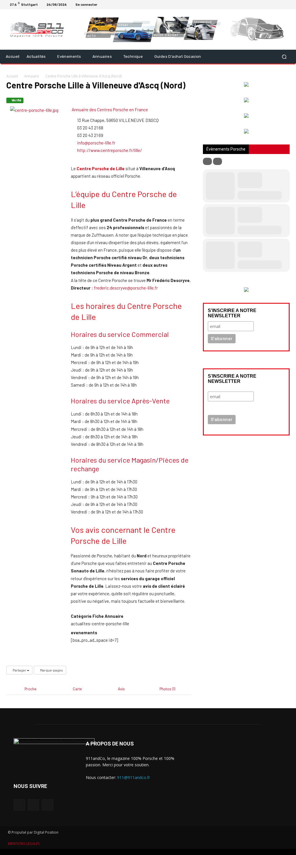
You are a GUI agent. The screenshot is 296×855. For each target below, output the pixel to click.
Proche (30, 689)
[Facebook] (273, 4)
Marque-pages (51, 670)
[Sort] (217, 161)
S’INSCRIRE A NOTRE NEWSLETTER (232, 379)
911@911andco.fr (133, 777)
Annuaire (31, 76)
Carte (77, 689)
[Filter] (207, 161)
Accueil (12, 76)
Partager (19, 670)
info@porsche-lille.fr (96, 142)
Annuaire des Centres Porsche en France (109, 109)
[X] (287, 4)
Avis (121, 689)
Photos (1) (167, 689)
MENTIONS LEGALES (24, 843)
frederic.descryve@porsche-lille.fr (126, 287)
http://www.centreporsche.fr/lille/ (109, 150)
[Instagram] (280, 4)
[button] (284, 57)
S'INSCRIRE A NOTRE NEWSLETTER (232, 313)
